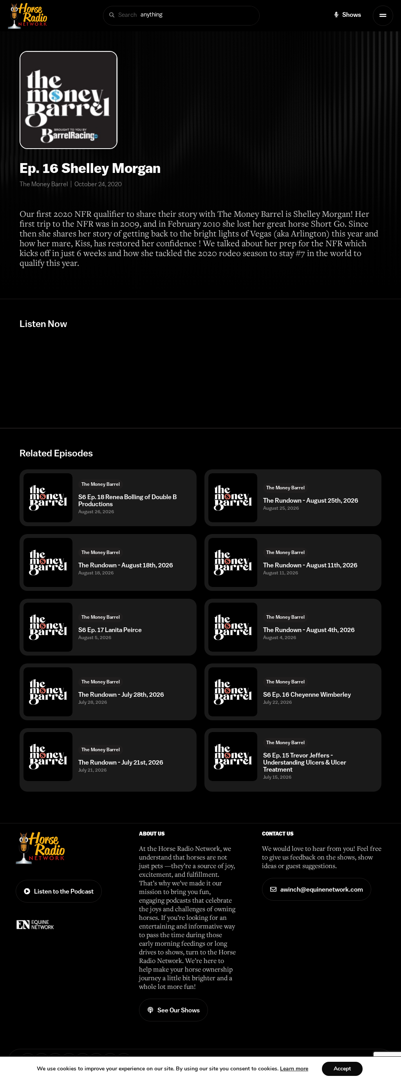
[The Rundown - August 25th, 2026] (232, 497)
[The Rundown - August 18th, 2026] (47, 562)
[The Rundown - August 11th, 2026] (232, 562)
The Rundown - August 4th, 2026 (309, 629)
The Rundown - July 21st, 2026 (120, 762)
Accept (342, 1068)
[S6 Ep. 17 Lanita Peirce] (47, 627)
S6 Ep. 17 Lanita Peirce (110, 629)
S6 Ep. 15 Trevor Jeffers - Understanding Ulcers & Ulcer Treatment (304, 762)
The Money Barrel (100, 484)
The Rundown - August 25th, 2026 (310, 500)
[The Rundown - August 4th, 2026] (232, 627)
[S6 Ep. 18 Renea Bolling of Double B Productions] (47, 497)
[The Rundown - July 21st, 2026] (47, 756)
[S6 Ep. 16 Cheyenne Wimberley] (232, 691)
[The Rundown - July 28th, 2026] (47, 691)
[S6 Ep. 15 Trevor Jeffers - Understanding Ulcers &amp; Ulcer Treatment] (232, 756)
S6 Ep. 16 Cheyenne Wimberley (307, 694)
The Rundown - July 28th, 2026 (121, 694)
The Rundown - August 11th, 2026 (310, 565)
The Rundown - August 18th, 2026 (125, 565)
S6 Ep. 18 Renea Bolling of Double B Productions (127, 500)
